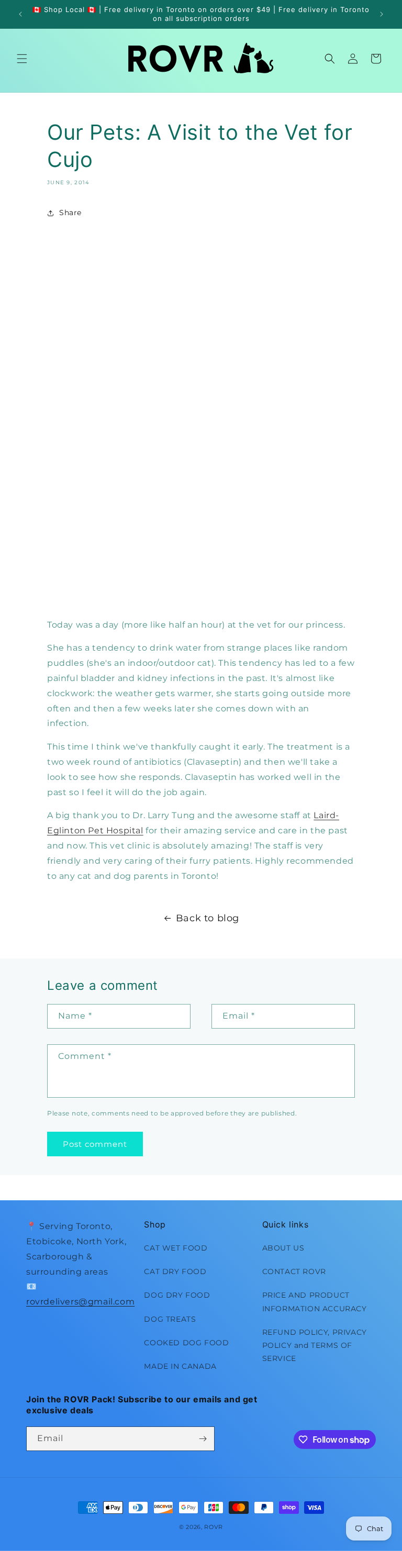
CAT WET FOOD (175, 1248)
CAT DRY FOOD (175, 1271)
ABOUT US (283, 1248)
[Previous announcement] (20, 14)
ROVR (213, 1527)
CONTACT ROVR (294, 1271)
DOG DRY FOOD (177, 1295)
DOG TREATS (170, 1319)
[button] (22, 58)
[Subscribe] (202, 1438)
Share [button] (70, 212)
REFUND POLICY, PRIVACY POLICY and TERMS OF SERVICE (314, 1345)
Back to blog (207, 918)
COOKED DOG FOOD (186, 1342)
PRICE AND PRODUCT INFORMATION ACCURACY (314, 1301)
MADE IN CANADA (180, 1366)
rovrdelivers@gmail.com (80, 1302)
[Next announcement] (381, 14)
